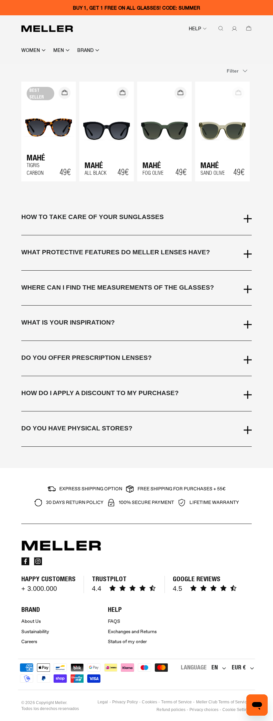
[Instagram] (38, 561)
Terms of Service (176, 702)
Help (195, 28)
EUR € (239, 667)
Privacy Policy (125, 702)
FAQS (114, 621)
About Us (31, 621)
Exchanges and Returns (132, 631)
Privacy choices (203, 709)
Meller (60, 702)
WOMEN (30, 50)
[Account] (233, 29)
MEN (58, 50)
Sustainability (35, 631)
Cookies (149, 702)
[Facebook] (25, 561)
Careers (29, 641)
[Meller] (47, 28)
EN (214, 667)
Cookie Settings (237, 709)
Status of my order (127, 641)
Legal (103, 702)
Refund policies (170, 709)
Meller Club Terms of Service (222, 702)
